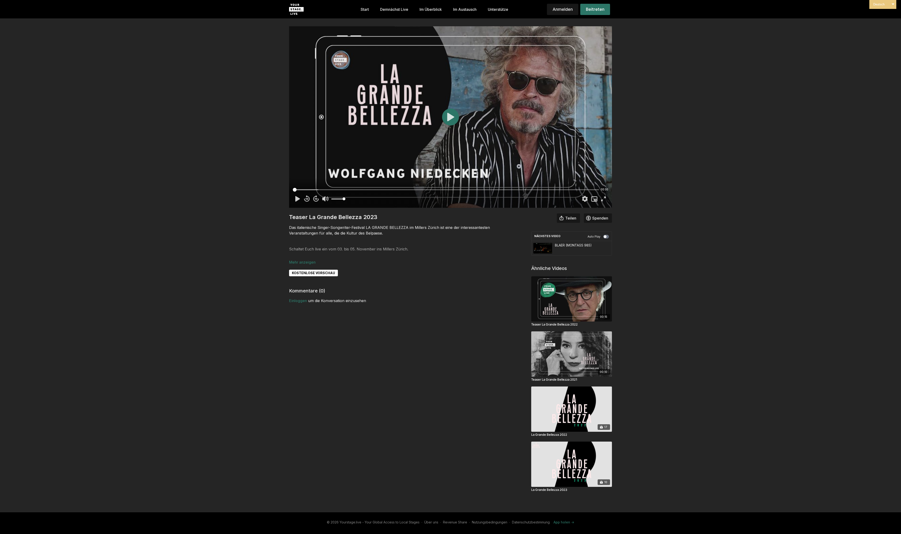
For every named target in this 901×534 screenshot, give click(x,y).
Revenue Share (455, 522)
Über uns (431, 522)
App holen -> (564, 522)
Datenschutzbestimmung (531, 522)
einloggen (298, 300)
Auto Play (594, 236)
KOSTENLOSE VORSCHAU (313, 273)
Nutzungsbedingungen (489, 522)
